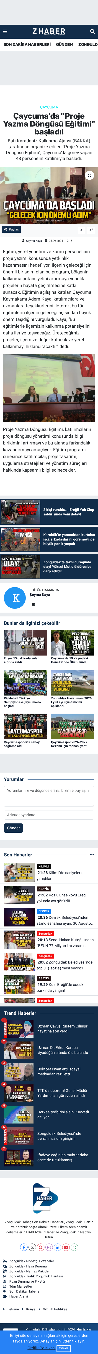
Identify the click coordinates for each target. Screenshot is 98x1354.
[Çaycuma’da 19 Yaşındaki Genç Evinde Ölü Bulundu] (72, 642)
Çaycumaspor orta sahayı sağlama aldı (22, 744)
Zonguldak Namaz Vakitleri (30, 1271)
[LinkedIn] (57, 1247)
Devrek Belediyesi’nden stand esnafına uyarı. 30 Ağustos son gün (65, 920)
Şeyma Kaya (34, 240)
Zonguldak (45, 933)
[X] (32, 1247)
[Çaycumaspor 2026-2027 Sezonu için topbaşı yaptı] (72, 726)
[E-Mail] (33, 604)
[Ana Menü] (5, 31)
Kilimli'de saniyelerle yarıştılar (60, 875)
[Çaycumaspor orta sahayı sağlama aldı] (25, 726)
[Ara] (92, 31)
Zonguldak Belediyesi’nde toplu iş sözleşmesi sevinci (65, 965)
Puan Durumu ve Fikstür (27, 1281)
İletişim (13, 1309)
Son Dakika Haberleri (25, 1291)
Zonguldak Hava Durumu (28, 1266)
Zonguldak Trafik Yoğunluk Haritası (36, 1276)
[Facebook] (24, 1247)
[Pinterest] (40, 1247)
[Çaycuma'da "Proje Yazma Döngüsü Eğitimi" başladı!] (49, 195)
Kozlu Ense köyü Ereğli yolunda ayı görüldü (62, 898)
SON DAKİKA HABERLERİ (27, 44)
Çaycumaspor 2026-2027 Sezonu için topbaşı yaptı (69, 744)
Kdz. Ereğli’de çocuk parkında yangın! (60, 987)
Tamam (63, 1348)
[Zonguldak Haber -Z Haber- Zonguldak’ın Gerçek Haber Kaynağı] (49, 32)
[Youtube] (66, 1247)
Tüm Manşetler (20, 1286)
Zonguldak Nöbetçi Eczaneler (31, 1261)
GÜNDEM (64, 44)
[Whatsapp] (74, 1247)
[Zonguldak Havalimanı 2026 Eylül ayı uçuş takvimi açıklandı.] (72, 682)
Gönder (13, 828)
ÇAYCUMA (49, 107)
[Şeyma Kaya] (15, 597)
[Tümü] (92, 854)
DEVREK (44, 911)
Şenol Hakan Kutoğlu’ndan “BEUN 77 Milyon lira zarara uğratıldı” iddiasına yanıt (65, 943)
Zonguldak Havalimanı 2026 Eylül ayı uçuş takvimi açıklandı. (71, 702)
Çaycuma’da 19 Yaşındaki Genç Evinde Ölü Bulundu (69, 660)
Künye (30, 1309)
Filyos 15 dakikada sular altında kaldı (21, 660)
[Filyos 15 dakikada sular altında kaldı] (25, 642)
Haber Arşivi (18, 1296)
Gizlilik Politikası (55, 1309)
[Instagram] (49, 1247)
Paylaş (14, 229)
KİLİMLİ (44, 866)
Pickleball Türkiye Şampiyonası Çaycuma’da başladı (22, 702)
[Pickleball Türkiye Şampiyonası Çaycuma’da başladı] (25, 682)
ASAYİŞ (44, 889)
